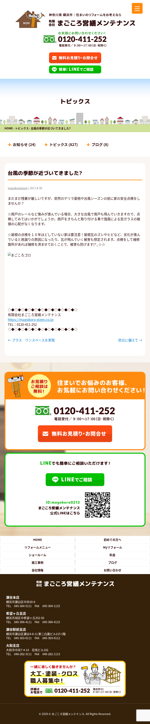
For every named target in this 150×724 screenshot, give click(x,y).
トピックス (22, 128)
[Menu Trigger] (137, 8)
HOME (8, 128)
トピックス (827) (63, 144)
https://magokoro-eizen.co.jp (31, 319)
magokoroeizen (18, 188)
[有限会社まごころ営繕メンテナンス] (75, 19)
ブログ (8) (100, 144)
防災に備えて (130, 340)
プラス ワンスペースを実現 (31, 340)
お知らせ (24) (24, 144)
